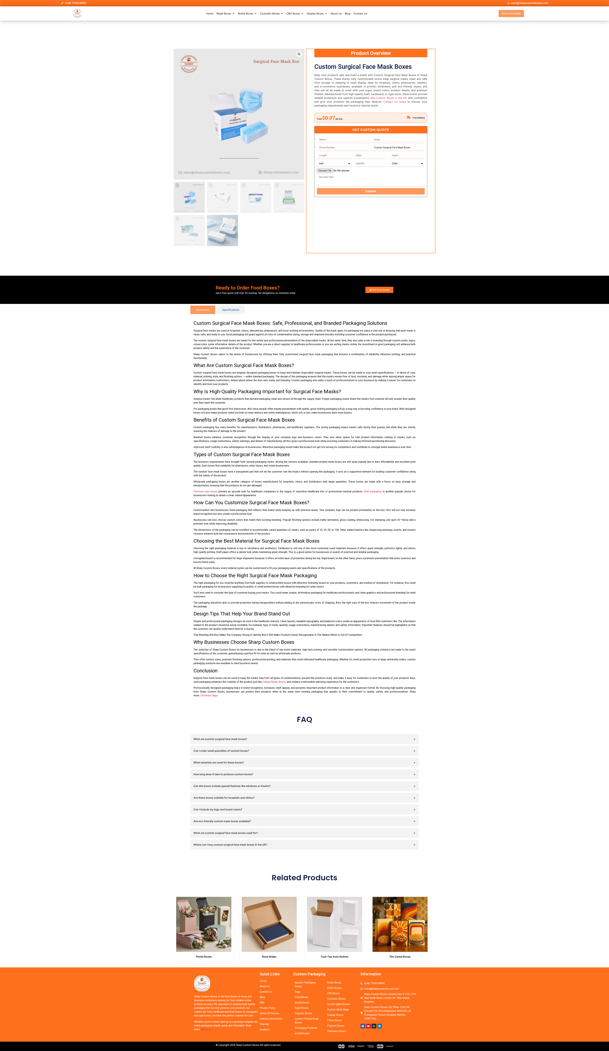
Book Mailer (269, 956)
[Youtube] (368, 1026)
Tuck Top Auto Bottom (334, 956)
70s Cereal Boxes (400, 956)
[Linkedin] (379, 1026)
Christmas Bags (209, 695)
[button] (225, 13)
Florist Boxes (204, 956)
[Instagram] (374, 1026)
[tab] (202, 309)
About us (206, 1029)
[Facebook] (362, 1026)
